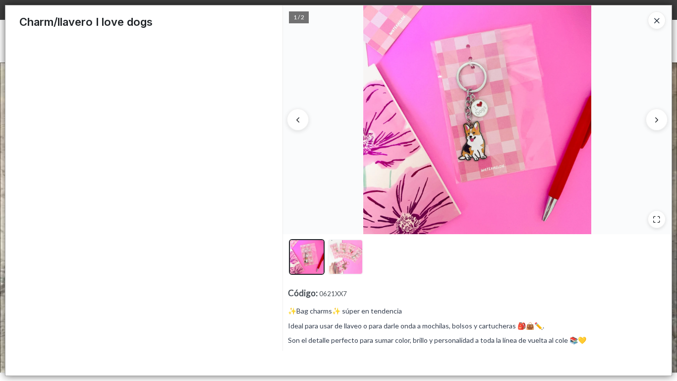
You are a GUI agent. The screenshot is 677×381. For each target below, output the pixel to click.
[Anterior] (298, 119)
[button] (307, 257)
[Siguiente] (657, 119)
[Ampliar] (657, 219)
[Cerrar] (657, 20)
